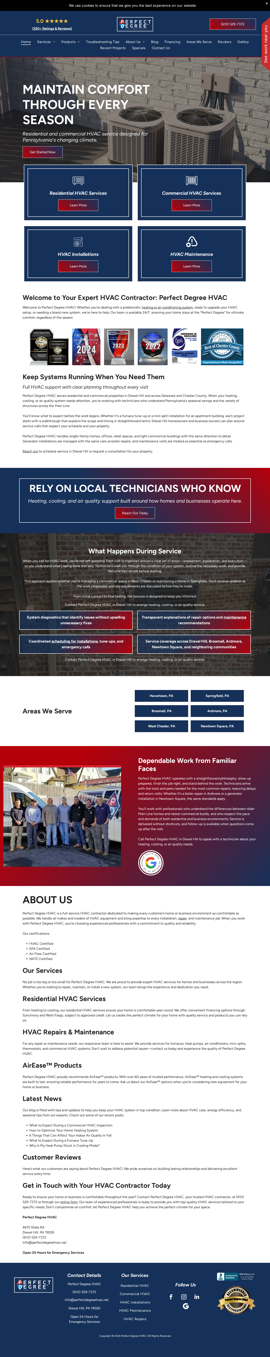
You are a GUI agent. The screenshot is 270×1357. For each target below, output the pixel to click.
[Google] (186, 1306)
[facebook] (171, 1297)
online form (69, 1202)
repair (182, 918)
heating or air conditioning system (167, 307)
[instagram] (184, 1297)
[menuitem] (26, 42)
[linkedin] (197, 1297)
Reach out (30, 451)
